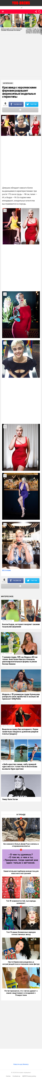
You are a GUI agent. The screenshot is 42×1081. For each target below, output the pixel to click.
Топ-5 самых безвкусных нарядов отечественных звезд (21, 933)
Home (8, 1076)
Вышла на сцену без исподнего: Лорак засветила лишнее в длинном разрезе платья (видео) (20, 731)
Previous (1, 24)
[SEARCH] (39, 11)
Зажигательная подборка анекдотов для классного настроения (21, 872)
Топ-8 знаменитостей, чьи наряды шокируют (21, 902)
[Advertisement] (21, 56)
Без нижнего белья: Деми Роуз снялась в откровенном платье (21, 845)
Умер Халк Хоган (10, 799)
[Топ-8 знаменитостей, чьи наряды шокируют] (21, 887)
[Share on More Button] (20, 109)
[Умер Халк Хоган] (21, 785)
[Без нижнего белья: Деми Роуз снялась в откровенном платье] (21, 829)
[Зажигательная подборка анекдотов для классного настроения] (21, 859)
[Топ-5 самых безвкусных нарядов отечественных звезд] (21, 918)
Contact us (16, 1076)
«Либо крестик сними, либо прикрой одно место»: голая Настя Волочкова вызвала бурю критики (19, 766)
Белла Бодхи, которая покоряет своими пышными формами (11, 29)
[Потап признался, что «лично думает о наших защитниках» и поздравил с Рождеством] (21, 977)
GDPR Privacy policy (29, 1076)
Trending (21, 8)
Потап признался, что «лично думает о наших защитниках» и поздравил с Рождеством (21, 993)
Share (4, 117)
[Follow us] (36, 11)
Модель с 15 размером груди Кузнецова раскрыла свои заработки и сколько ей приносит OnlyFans (21, 696)
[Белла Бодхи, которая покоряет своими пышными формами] (12, 21)
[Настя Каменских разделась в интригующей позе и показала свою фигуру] (21, 948)
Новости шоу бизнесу (21, 1064)
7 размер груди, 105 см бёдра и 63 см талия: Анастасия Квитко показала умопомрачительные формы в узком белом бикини (19, 660)
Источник (6, 570)
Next (41, 24)
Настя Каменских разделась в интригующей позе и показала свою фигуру (20, 963)
